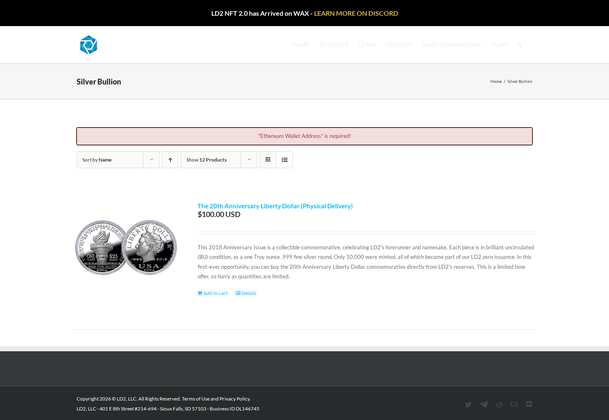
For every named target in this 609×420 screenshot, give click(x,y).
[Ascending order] (170, 159)
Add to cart (215, 293)
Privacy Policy (234, 399)
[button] (519, 44)
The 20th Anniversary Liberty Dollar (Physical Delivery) (275, 206)
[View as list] (284, 160)
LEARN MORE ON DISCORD (356, 13)
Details (249, 293)
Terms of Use (196, 399)
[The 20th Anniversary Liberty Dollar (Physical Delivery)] (125, 255)
